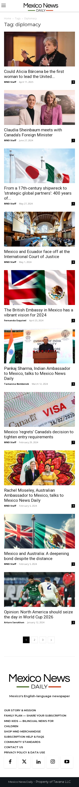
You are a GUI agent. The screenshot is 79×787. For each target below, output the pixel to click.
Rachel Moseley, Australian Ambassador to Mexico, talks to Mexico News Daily (34, 495)
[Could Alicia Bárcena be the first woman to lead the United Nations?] (39, 49)
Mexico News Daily (20, 781)
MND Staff (10, 81)
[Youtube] (67, 762)
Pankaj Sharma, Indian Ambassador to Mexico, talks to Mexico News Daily (37, 373)
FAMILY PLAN (13, 715)
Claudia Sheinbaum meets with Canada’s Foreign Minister (33, 132)
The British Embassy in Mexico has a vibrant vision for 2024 (38, 312)
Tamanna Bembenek (16, 383)
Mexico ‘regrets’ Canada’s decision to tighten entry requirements (39, 434)
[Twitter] (24, 762)
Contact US (13, 747)
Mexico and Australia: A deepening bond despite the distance (36, 556)
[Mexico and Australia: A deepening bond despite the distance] (39, 531)
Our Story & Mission (20, 710)
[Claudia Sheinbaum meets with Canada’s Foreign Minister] (39, 107)
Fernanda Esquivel (15, 320)
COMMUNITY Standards (22, 741)
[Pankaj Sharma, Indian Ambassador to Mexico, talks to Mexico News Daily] (39, 346)
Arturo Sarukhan (14, 622)
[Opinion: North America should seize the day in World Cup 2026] (39, 589)
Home (7, 18)
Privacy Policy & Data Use (24, 752)
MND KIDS (11, 721)
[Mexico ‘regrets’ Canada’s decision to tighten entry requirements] (39, 409)
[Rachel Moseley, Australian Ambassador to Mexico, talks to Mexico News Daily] (39, 467)
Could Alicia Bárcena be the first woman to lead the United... (34, 74)
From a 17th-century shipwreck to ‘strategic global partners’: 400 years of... (38, 193)
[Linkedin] (38, 762)
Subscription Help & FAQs (24, 736)
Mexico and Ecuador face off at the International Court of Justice (37, 254)
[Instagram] (53, 762)
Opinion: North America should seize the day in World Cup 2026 (38, 614)
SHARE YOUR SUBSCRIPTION (46, 715)
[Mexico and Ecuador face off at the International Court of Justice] (39, 229)
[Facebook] (10, 762)
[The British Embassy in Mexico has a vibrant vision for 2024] (39, 287)
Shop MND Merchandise (22, 731)
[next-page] (51, 640)
